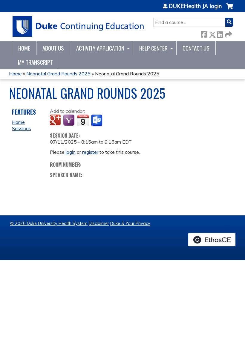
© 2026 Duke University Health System (49, 223)
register (90, 152)
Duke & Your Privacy (130, 223)
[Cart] (229, 9)
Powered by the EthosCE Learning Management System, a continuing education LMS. (212, 239)
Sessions (21, 128)
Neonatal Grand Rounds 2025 (58, 74)
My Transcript (35, 62)
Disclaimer (99, 223)
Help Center (153, 48)
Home (24, 48)
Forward (228, 33)
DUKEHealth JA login (195, 6)
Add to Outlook (97, 121)
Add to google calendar (56, 121)
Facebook (204, 33)
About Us (53, 48)
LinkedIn (220, 33)
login (71, 152)
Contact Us (196, 48)
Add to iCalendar (83, 120)
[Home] (78, 26)
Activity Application (100, 48)
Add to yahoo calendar (69, 121)
